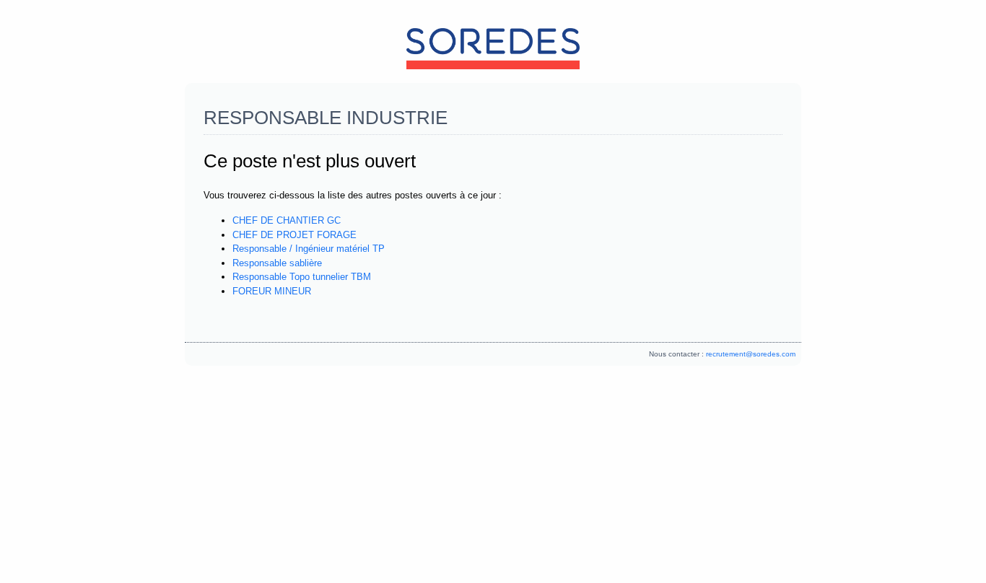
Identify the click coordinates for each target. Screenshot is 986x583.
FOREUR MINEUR (271, 291)
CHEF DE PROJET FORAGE (294, 234)
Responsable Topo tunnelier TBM (301, 276)
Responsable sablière (277, 263)
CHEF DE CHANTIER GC (286, 220)
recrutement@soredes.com (750, 354)
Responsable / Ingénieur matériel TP (308, 248)
